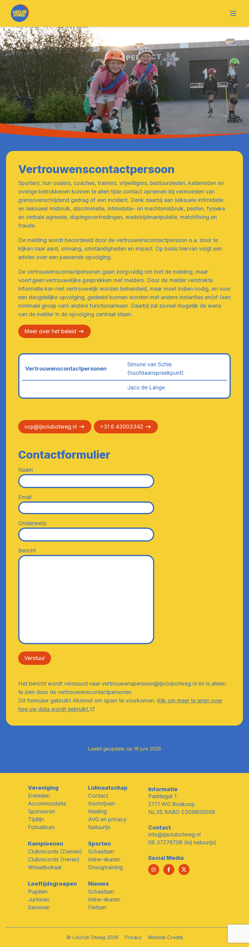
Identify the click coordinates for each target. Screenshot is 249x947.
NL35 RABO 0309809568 (181, 812)
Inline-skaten (104, 859)
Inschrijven (101, 803)
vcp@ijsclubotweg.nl (50, 426)
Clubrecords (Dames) (55, 851)
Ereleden (39, 795)
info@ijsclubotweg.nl (174, 834)
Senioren (39, 907)
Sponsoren (41, 811)
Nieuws (98, 883)
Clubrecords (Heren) (54, 859)
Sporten (99, 843)
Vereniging (43, 788)
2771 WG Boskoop (171, 804)
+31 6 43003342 (121, 426)
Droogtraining (105, 867)
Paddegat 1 (162, 796)
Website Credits (165, 937)
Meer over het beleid (50, 331)
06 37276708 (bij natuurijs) (182, 842)
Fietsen (97, 907)
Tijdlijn (36, 819)
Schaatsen (101, 851)
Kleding (97, 811)
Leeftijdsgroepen (52, 883)
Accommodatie (47, 803)
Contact (98, 795)
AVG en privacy (107, 819)
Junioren (38, 899)
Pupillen (38, 891)
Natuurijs (99, 827)
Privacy (133, 937)
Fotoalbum (41, 827)
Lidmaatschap (108, 788)
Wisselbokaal (44, 867)
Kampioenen (45, 843)
